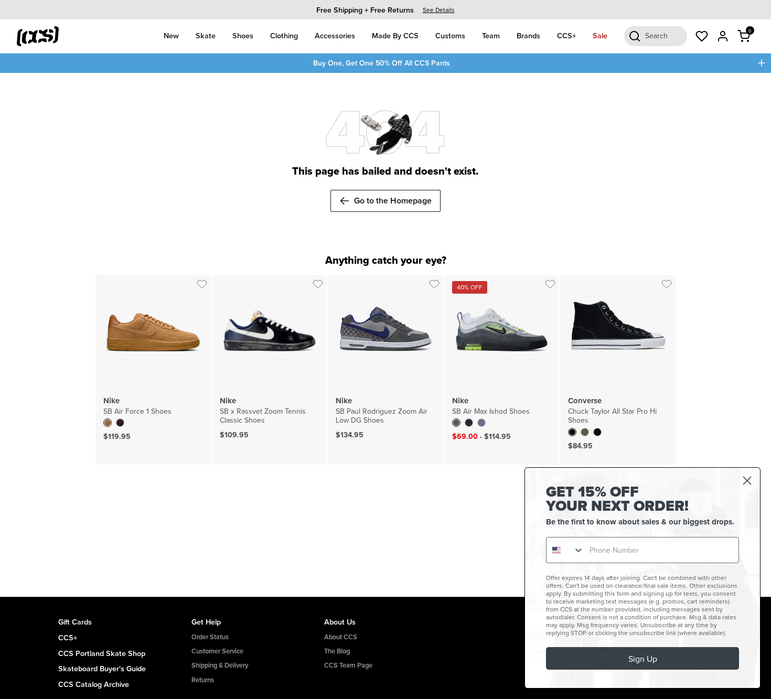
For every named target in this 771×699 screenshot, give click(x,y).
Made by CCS (395, 35)
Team (491, 35)
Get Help (206, 621)
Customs (450, 35)
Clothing (284, 35)
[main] (385, 335)
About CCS (340, 637)
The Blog (337, 651)
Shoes (242, 35)
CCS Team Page (348, 665)
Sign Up (642, 658)
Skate (206, 35)
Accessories (335, 35)
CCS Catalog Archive (93, 684)
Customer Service (217, 651)
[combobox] (565, 550)
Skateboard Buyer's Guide (102, 668)
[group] (385, 9)
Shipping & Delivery (219, 665)
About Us (340, 621)
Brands (528, 35)
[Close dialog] (747, 480)
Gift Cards (75, 621)
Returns (202, 680)
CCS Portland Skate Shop (101, 653)
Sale (600, 35)
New (171, 35)
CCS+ (566, 35)
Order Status (210, 637)
